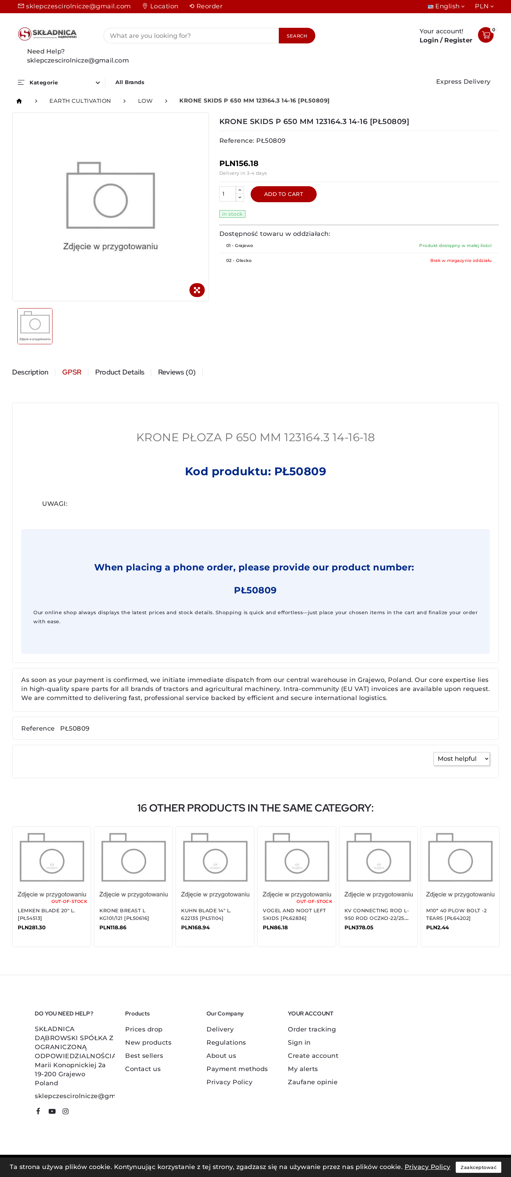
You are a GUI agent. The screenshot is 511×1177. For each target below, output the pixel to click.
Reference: (236, 141)
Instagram (68, 1112)
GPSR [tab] (71, 372)
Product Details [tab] (119, 372)
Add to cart (283, 194)
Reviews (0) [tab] (177, 372)
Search (297, 36)
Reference (38, 728)
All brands (129, 82)
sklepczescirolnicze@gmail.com (78, 6)
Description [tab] (30, 372)
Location (164, 6)
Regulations (226, 1042)
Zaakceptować (478, 1167)
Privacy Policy (229, 1082)
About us (221, 1056)
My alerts (303, 1069)
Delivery (220, 1029)
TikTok (78, 1113)
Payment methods (237, 1069)
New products (148, 1042)
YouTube (54, 1112)
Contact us (143, 1069)
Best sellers (144, 1056)
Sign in (299, 1042)
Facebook (41, 1112)
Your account (311, 1013)
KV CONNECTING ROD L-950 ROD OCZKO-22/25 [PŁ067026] (376, 918)
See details (39, 932)
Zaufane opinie (313, 1082)
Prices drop (144, 1029)
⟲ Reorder (206, 6)
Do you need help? (64, 1013)
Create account (313, 1056)
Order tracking (312, 1029)
